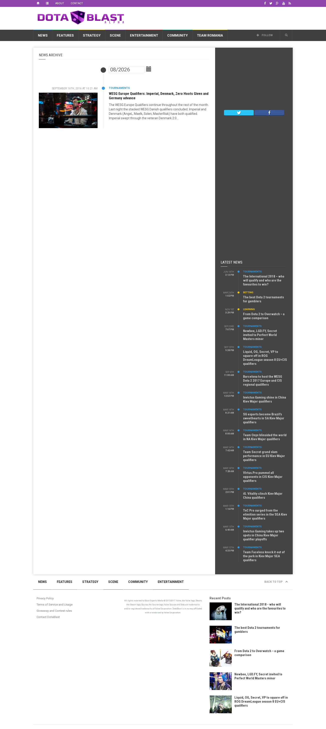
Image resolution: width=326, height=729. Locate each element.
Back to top (273, 581)
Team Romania (210, 35)
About (59, 3)
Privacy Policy (45, 598)
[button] (286, 35)
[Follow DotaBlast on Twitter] (239, 112)
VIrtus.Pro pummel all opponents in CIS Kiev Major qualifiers (263, 477)
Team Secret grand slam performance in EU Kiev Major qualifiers (264, 456)
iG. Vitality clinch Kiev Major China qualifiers (263, 496)
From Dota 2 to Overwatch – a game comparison (264, 316)
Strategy (92, 35)
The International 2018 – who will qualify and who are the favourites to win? (263, 280)
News (43, 35)
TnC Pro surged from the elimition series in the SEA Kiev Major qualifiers (265, 514)
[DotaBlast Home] (38, 3)
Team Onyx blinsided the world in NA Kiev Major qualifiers (265, 437)
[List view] (47, 3)
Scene (115, 35)
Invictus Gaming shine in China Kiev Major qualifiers (264, 399)
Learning (249, 309)
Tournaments (119, 88)
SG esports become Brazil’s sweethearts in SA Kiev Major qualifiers (263, 418)
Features (65, 35)
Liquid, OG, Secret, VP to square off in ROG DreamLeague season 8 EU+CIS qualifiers (265, 358)
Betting (248, 292)
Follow (267, 35)
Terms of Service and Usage (55, 604)
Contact (77, 3)
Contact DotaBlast (48, 617)
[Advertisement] (212, 17)
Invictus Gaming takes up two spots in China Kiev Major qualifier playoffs (263, 535)
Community (177, 35)
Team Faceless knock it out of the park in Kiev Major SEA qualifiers (264, 556)
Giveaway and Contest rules (54, 610)
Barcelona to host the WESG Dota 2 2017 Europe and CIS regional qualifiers (262, 381)
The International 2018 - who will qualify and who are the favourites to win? (260, 608)
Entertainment (144, 35)
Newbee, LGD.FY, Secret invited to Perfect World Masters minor (260, 335)
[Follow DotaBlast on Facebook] (269, 112)
